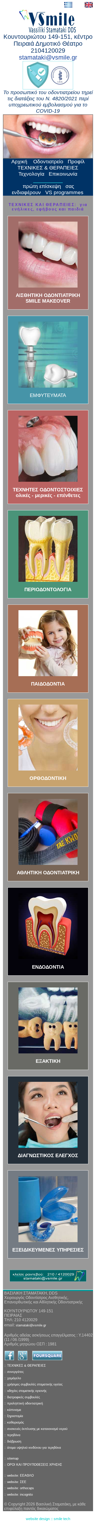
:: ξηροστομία (13, 1416)
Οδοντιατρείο (48, 162)
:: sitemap (11, 1458)
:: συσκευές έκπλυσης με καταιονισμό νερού (35, 1429)
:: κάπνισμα (12, 1410)
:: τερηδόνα (12, 1435)
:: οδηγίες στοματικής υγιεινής (25, 1391)
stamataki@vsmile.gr (48, 57)
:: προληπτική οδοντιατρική (23, 1403)
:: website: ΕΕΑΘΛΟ (19, 1475)
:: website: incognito (18, 1494)
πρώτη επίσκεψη (42, 186)
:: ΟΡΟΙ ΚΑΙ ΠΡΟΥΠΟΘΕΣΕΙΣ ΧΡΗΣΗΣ (33, 1464)
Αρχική (20, 162)
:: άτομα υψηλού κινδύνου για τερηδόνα (32, 1447)
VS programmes (64, 192)
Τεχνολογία (31, 174)
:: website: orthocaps (19, 1488)
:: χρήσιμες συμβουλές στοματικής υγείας (33, 1384)
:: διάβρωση (12, 1441)
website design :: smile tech (48, 1519)
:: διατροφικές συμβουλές (22, 1397)
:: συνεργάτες (14, 1372)
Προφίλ (76, 162)
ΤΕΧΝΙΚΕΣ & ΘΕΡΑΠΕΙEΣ (47, 168)
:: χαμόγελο (12, 1378)
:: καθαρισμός (14, 1422)
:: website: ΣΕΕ (15, 1482)
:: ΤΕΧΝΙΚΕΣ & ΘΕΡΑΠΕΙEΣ (25, 1365)
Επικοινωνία (63, 174)
